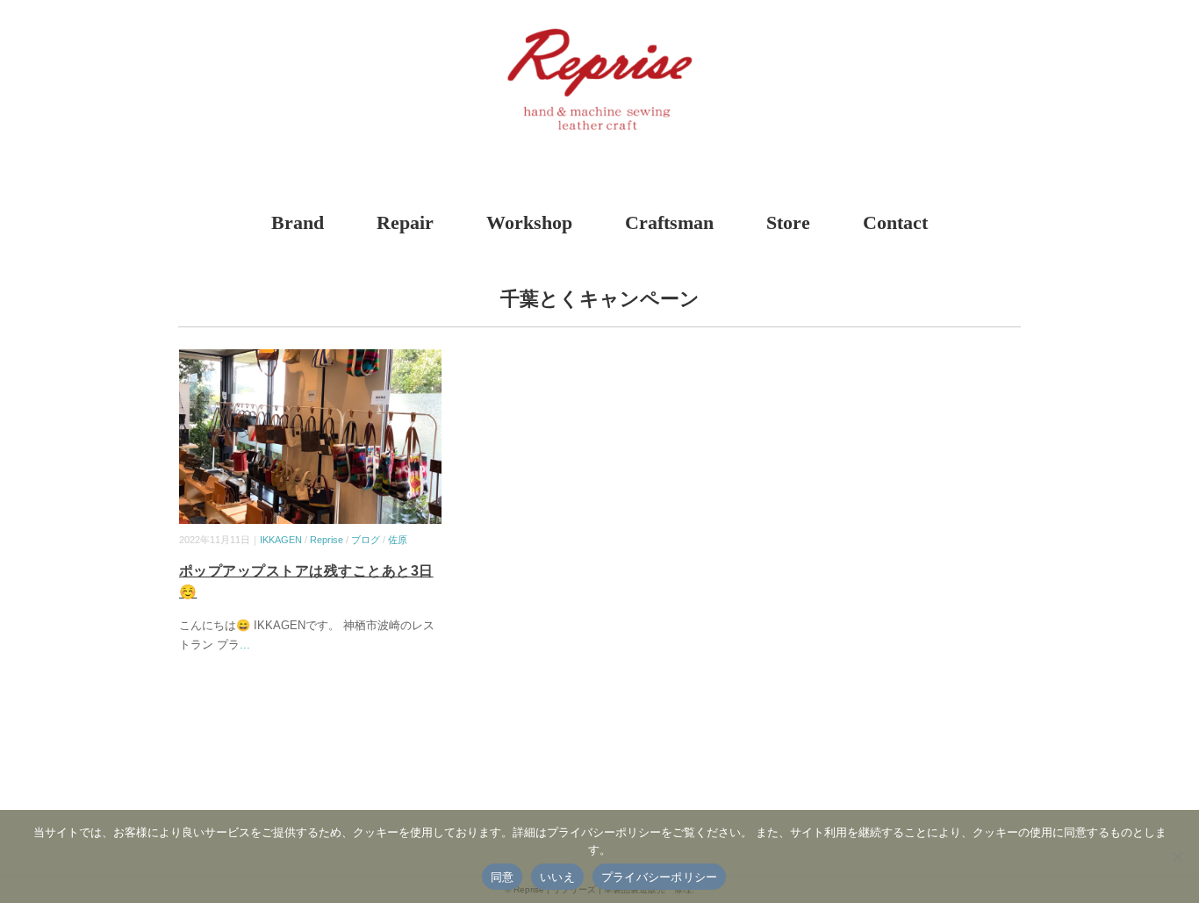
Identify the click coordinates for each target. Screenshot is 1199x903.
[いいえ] (1177, 856)
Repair (405, 222)
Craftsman (669, 222)
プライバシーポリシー (659, 877)
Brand (297, 222)
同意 (502, 877)
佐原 (397, 539)
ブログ (365, 539)
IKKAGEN (281, 539)
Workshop (529, 222)
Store (788, 222)
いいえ (557, 877)
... (245, 644)
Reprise (326, 539)
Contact (895, 222)
